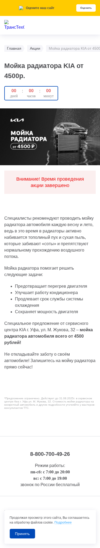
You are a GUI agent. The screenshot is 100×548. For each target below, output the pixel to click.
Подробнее (63, 522)
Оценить (86, 7)
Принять (22, 534)
